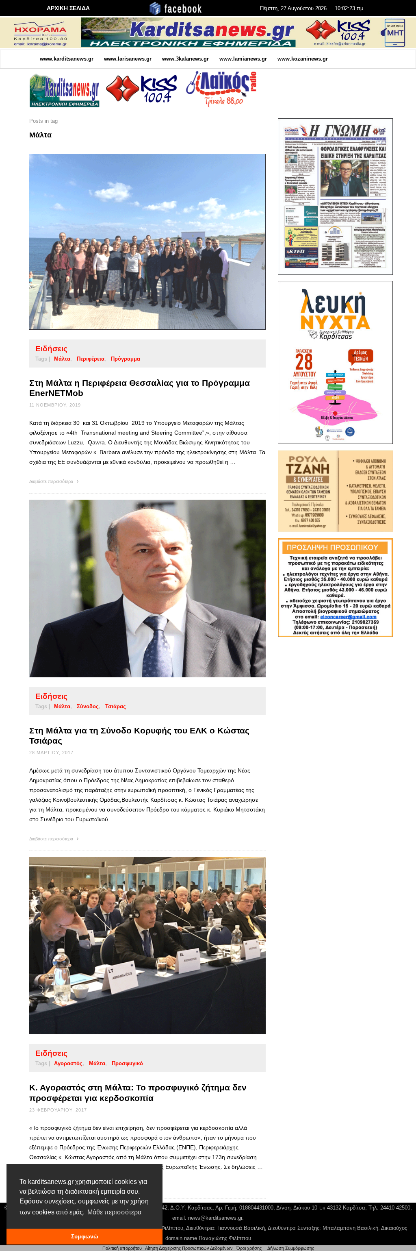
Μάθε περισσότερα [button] (114, 1212)
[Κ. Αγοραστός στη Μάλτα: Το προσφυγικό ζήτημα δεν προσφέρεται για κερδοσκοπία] (134, 945)
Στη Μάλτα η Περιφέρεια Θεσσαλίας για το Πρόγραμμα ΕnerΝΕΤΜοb (139, 388)
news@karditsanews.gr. (216, 1218)
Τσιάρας (115, 706)
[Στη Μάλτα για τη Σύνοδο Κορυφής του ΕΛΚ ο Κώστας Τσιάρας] (134, 588)
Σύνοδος (88, 706)
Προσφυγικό (127, 1063)
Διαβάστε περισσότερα (51, 481)
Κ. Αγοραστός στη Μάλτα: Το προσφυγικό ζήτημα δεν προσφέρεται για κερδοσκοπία (138, 1092)
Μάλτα (62, 359)
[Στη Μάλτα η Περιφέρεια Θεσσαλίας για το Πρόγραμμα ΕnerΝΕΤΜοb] (134, 241)
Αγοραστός (68, 1063)
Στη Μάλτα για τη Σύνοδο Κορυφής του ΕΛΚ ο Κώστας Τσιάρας (139, 735)
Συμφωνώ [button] (84, 1236)
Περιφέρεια (90, 359)
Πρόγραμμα (125, 359)
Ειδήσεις (51, 348)
